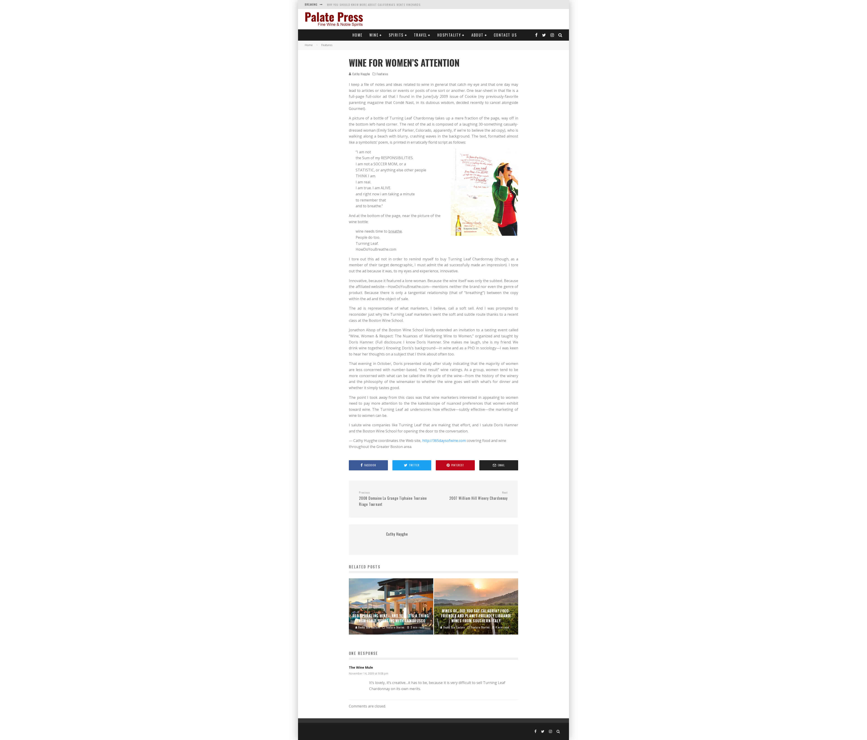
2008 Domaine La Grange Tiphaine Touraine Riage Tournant (393, 499)
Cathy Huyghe (360, 73)
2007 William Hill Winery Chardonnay (478, 496)
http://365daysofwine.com (444, 440)
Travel (420, 35)
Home (357, 35)
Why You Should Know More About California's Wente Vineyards (374, 4)
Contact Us (505, 35)
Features (382, 74)
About (477, 35)
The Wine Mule (361, 667)
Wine (374, 35)
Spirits (396, 35)
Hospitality (449, 35)
